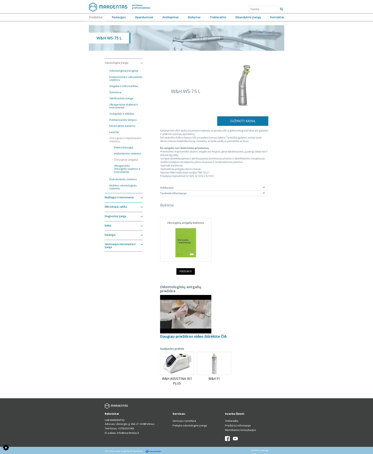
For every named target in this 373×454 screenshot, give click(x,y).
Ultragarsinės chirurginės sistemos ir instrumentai (127, 168)
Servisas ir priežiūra (184, 421)
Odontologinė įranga (116, 62)
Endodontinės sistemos (123, 179)
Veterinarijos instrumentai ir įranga (120, 246)
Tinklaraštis (218, 17)
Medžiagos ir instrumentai (119, 197)
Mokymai (194, 17)
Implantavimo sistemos (127, 153)
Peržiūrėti (186, 271)
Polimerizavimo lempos (123, 120)
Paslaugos (119, 17)
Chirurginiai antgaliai (126, 159)
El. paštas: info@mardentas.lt (122, 433)
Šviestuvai (115, 92)
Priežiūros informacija (238, 425)
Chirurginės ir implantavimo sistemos (125, 139)
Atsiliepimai (170, 17)
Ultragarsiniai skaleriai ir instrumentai (123, 106)
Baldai (108, 225)
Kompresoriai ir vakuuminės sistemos (125, 78)
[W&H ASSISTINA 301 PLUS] (177, 363)
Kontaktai (277, 17)
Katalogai (110, 235)
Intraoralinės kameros (122, 126)
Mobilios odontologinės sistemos (123, 187)
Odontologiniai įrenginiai (123, 70)
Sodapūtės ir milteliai (121, 113)
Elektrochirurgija (123, 147)
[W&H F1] (214, 363)
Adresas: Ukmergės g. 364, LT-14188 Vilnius (129, 424)
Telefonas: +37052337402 (119, 428)
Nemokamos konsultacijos (240, 430)
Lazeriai (114, 132)
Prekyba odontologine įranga (190, 425)
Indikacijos (166, 187)
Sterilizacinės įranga (121, 98)
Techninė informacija (173, 193)
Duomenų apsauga (259, 450)
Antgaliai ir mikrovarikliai (123, 86)
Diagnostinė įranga (115, 216)
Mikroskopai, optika (116, 206)
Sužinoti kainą (242, 121)
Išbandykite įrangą (248, 17)
